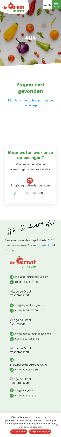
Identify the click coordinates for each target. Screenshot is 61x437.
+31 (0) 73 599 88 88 (32, 193)
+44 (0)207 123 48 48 (27, 338)
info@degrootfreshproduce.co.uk (33, 333)
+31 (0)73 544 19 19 (25, 395)
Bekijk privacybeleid (40, 431)
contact (44, 245)
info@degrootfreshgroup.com (31, 276)
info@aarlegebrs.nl (25, 390)
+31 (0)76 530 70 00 (26, 282)
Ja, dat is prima (19, 431)
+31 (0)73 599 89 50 (26, 369)
